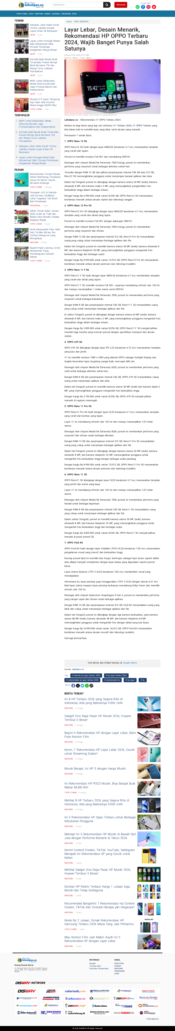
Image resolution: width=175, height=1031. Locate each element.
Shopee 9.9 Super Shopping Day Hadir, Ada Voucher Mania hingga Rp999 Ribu (45, 102)
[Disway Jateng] (124, 998)
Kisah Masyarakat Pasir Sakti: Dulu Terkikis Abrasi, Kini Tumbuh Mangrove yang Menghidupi (45, 234)
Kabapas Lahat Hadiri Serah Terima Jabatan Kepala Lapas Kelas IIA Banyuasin (44, 28)
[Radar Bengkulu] (51, 1013)
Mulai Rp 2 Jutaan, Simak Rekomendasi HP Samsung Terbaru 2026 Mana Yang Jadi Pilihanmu (99, 922)
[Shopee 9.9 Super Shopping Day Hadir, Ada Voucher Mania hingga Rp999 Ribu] (21, 105)
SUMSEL (47, 14)
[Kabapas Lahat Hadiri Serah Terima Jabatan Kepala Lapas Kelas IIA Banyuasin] (21, 31)
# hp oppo (130, 680)
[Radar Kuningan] (26, 1005)
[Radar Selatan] (148, 1013)
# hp (143, 680)
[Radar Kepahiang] (124, 1005)
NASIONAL (56, 14)
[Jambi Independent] (26, 998)
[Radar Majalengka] (51, 1005)
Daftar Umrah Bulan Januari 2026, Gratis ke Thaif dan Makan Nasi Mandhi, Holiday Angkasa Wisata (44, 215)
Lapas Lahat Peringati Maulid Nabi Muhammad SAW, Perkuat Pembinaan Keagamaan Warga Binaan (45, 45)
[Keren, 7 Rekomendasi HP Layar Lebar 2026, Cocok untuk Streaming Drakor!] (149, 754)
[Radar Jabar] (99, 1005)
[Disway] (26, 991)
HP (97, 120)
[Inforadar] (75, 998)
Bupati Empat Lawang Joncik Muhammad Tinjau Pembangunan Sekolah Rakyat (45, 252)
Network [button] (121, 5)
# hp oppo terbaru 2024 (116, 675)
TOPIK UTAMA (21, 14)
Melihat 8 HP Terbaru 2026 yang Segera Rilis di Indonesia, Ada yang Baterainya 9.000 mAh (96, 802)
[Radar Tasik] (75, 991)
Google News (130, 663)
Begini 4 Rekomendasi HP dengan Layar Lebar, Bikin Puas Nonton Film (100, 735)
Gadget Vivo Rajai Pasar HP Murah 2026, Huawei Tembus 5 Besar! (97, 718)
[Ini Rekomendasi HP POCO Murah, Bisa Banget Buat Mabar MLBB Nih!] (149, 788)
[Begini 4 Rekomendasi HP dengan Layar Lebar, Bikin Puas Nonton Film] (149, 737)
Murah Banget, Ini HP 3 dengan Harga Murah (95, 769)
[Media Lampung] (99, 991)
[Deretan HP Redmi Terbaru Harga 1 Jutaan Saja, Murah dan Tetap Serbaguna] (149, 891)
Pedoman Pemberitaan (99, 968)
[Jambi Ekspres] (51, 998)
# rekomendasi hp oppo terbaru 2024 (82, 680)
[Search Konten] (107, 4)
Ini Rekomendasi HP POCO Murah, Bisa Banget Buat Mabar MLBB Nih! (99, 785)
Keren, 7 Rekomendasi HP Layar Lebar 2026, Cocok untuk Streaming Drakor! (99, 752)
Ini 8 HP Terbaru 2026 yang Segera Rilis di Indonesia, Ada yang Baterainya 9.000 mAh (93, 701)
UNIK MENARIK (81, 21)
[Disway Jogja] (75, 1005)
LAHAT (30, 14)
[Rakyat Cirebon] (148, 991)
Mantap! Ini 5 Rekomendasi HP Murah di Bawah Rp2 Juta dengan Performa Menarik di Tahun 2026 (100, 836)
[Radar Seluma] (99, 1013)
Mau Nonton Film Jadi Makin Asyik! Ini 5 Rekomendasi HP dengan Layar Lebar (92, 939)
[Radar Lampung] (99, 998)
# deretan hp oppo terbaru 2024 (86, 675)
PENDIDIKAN (66, 14)
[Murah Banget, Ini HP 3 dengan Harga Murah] (149, 771)
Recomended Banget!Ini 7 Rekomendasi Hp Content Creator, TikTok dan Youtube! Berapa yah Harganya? (99, 905)
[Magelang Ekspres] (148, 998)
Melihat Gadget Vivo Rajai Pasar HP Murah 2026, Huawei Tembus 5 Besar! (97, 872)
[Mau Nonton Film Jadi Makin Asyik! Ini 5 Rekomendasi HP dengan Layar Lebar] (149, 941)
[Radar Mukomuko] (26, 1013)
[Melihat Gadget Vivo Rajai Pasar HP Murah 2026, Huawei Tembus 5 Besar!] (149, 874)
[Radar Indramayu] (124, 991)
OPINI (74, 14)
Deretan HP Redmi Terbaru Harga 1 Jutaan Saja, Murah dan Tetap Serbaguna (97, 889)
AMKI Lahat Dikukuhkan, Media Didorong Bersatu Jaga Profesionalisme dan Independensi (43, 85)
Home (69, 21)
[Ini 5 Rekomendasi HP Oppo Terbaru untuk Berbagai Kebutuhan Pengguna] (149, 822)
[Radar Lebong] (75, 1013)
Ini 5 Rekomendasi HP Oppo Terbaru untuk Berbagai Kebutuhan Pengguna (100, 819)
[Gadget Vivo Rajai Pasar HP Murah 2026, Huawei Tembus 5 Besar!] (149, 720)
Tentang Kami (95, 966)
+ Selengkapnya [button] (152, 1019)
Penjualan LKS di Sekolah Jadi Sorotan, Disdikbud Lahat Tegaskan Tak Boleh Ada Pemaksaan (44, 197)
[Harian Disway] (51, 991)
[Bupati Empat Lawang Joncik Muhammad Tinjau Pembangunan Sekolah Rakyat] (21, 253)
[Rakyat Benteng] (124, 1013)
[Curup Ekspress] (148, 1005)
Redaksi (92, 963)
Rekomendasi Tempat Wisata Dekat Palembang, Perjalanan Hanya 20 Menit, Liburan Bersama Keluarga (45, 178)
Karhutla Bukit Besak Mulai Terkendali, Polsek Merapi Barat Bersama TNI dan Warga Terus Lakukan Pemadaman (43, 65)
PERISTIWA (39, 14)
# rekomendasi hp (112, 680)
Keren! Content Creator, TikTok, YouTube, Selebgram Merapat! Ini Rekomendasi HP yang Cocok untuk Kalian (99, 854)
